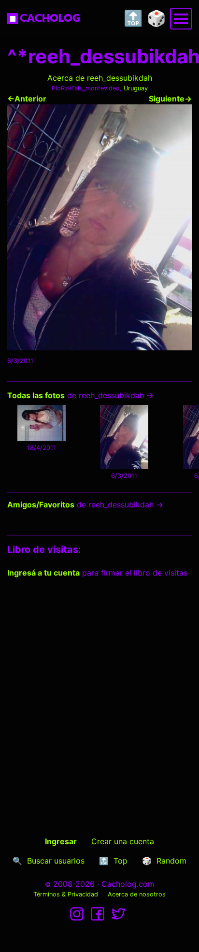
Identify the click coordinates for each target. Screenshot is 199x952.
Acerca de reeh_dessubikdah (99, 78)
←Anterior (26, 98)
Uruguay (136, 88)
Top (121, 860)
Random (171, 860)
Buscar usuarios (56, 860)
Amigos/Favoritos (40, 504)
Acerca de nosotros (137, 894)
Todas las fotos (36, 395)
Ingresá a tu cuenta (43, 572)
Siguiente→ (170, 98)
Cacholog (50, 18)
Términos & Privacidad (65, 894)
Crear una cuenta (122, 841)
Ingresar (61, 841)
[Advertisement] (99, 689)
